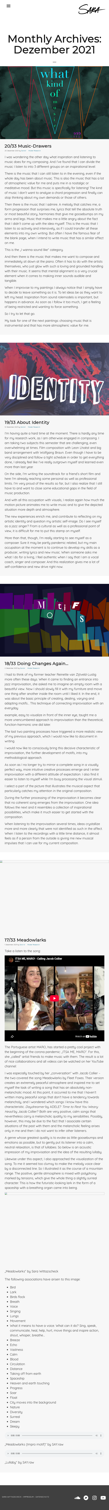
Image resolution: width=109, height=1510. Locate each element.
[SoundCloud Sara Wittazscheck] (77, 1498)
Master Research (34, 151)
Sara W (22, 945)
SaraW (23, 151)
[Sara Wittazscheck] (92, 9)
